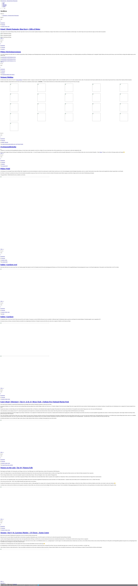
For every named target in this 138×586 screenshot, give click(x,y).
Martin (101, 152)
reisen (8, 26)
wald (6, 165)
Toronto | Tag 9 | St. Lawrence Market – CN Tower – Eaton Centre (24, 533)
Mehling (8, 74)
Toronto (18, 144)
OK (38, 585)
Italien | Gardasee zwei (8, 265)
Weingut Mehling (6, 77)
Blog (3, 3)
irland (6, 26)
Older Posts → (2, 583)
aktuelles (2, 142)
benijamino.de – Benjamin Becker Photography (11, 15)
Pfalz (11, 74)
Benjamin (3, 24)
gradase (3, 144)
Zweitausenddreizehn (8, 147)
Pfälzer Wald (5, 169)
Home (4, 2)
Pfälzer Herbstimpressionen (10, 52)
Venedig (21, 144)
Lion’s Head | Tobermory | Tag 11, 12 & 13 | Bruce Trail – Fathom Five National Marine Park (34, 402)
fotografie (3, 26)
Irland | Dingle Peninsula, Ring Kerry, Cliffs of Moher (20, 29)
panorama (4, 165)
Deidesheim (4, 74)
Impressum (15, 584)
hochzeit (6, 144)
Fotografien (5, 4)
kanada (9, 144)
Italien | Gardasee (6, 317)
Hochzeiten (4, 5)
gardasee (3, 261)
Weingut (13, 74)
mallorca (12, 144)
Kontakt (4, 6)
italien (6, 260)
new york (15, 144)
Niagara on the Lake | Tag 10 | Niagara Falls (16, 468)
